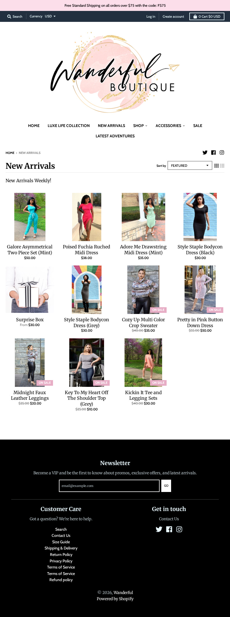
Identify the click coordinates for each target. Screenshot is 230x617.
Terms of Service (61, 567)
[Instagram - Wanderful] (221, 152)
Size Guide (61, 541)
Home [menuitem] (34, 125)
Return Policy (61, 554)
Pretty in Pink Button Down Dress (200, 322)
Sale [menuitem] (197, 125)
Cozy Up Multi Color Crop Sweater (143, 322)
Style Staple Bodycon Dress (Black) (200, 249)
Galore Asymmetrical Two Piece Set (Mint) (29, 249)
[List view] (222, 165)
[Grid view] (216, 165)
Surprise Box (30, 319)
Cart (209, 16)
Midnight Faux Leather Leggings (30, 395)
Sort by (161, 166)
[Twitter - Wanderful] (205, 152)
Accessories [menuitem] (168, 125)
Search (61, 529)
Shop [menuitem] (138, 125)
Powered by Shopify (115, 598)
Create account (173, 16)
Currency (36, 16)
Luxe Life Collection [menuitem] (69, 125)
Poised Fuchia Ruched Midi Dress (86, 249)
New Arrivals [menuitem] (111, 125)
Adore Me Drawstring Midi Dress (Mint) (143, 249)
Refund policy (61, 579)
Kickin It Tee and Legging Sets (143, 395)
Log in (150, 16)
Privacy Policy (61, 560)
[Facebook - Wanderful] (213, 152)
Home (10, 153)
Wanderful (123, 592)
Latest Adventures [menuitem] (115, 135)
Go (166, 485)
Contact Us (61, 535)
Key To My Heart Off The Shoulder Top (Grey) (86, 398)
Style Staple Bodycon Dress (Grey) (86, 322)
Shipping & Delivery (61, 548)
